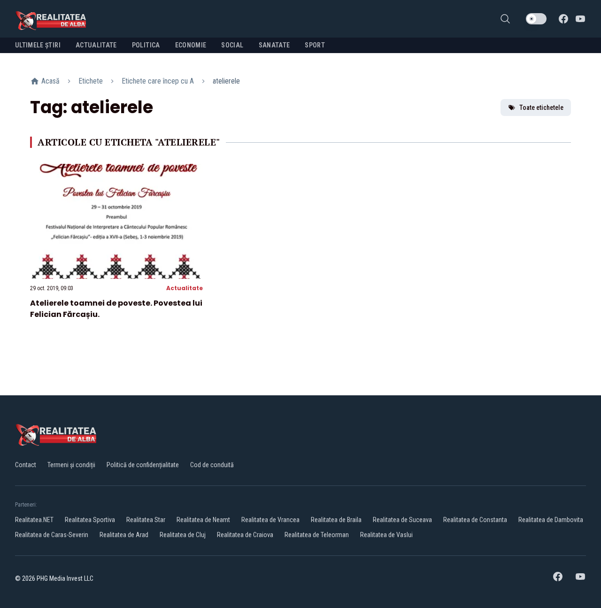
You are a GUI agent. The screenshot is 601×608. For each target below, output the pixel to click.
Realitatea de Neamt (203, 519)
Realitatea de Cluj (183, 535)
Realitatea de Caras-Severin (51, 535)
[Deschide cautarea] (505, 18)
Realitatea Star (145, 519)
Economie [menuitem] (191, 45)
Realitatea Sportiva (90, 519)
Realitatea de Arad (124, 535)
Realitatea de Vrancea (270, 519)
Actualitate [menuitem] (96, 45)
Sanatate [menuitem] (274, 45)
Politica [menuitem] (146, 45)
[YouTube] (580, 18)
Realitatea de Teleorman (317, 535)
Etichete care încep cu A (158, 81)
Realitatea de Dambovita (550, 519)
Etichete (90, 81)
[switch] (536, 18)
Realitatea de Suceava (402, 519)
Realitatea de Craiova (245, 535)
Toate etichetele (541, 107)
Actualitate (184, 288)
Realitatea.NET (34, 519)
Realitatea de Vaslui (386, 535)
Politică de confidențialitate (143, 465)
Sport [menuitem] (315, 45)
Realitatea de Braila (336, 519)
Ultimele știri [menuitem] (38, 45)
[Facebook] (563, 18)
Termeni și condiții (71, 465)
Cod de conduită (212, 465)
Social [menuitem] (232, 45)
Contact (25, 465)
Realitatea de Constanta (475, 519)
